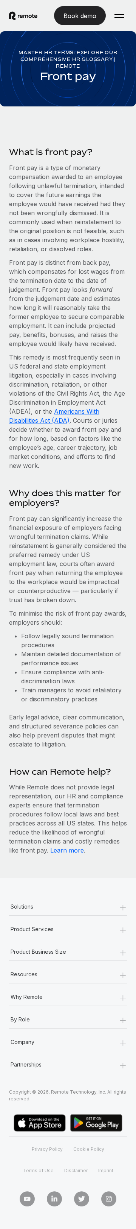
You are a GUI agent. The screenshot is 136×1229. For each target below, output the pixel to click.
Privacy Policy (47, 1149)
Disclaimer (76, 1170)
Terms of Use (38, 1170)
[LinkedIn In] (54, 1198)
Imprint (105, 1170)
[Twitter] (81, 1198)
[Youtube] (27, 1198)
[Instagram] (108, 1198)
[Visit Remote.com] (23, 15)
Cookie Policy (88, 1149)
